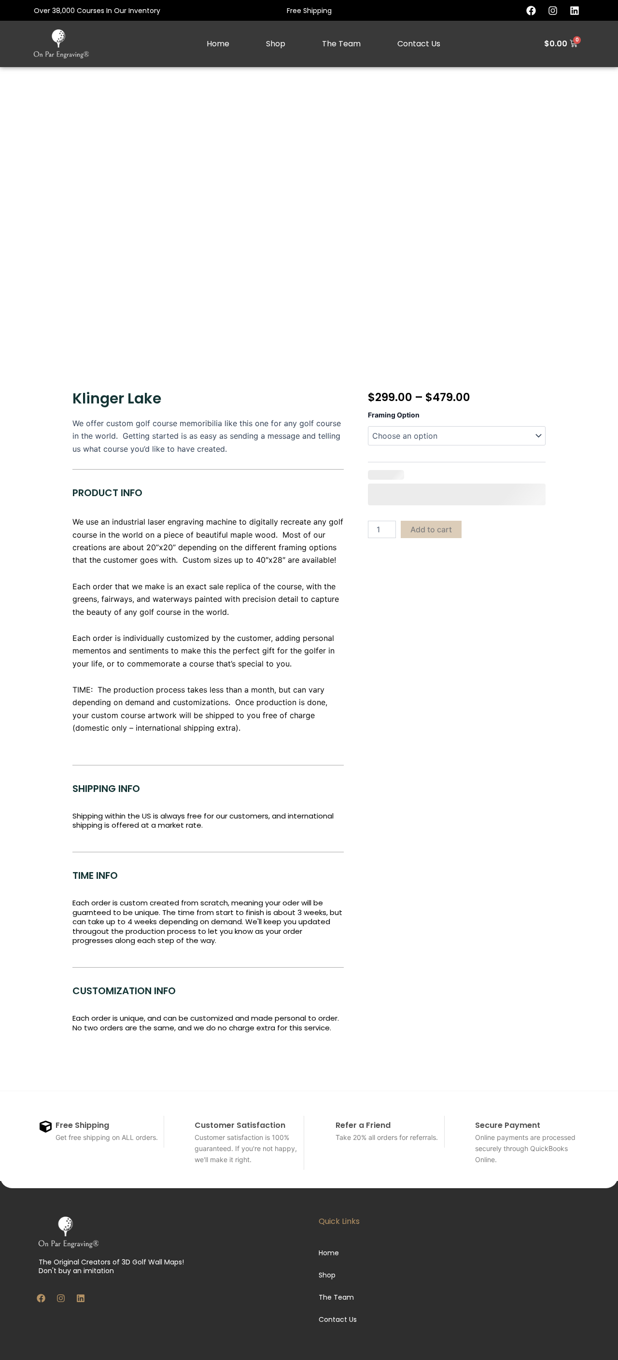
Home (218, 43)
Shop (275, 43)
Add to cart (431, 529)
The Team (341, 43)
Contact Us (418, 43)
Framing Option (394, 415)
